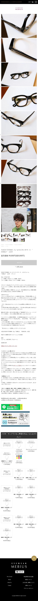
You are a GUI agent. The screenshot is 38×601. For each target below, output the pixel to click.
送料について (28, 585)
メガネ (7, 246)
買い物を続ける (17, 399)
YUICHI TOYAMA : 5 (18, 244)
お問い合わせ (20, 266)
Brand (9, 579)
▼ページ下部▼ (17, 365)
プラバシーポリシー (28, 588)
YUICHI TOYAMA (9, 244)
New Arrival (9, 576)
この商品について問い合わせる (7, 399)
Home (2, 244)
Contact (9, 585)
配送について (28, 579)
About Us (9, 582)
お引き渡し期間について (28, 582)
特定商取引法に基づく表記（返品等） (8, 398)
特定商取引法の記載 (28, 576)
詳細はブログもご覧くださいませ (9, 346)
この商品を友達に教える (22, 398)
